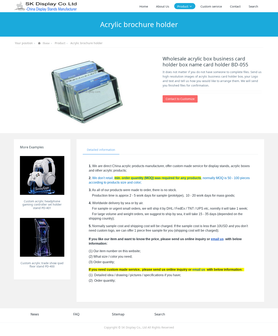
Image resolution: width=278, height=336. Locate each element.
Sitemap (118, 314)
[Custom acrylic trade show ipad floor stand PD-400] (42, 237)
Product (60, 43)
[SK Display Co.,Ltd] (46, 6)
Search (159, 314)
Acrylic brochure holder (86, 43)
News (35, 314)
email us (217, 239)
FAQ (76, 314)
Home (143, 6)
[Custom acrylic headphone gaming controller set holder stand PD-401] (42, 175)
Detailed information (101, 150)
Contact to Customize (180, 99)
